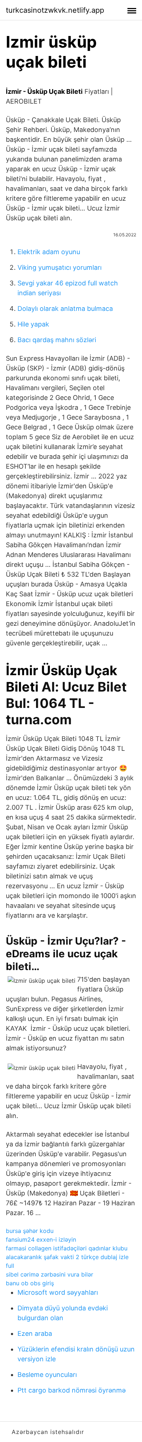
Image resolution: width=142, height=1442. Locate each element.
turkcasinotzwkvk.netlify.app (55, 10)
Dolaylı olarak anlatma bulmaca (65, 308)
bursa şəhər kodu (30, 1230)
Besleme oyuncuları (47, 1374)
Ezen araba (34, 1333)
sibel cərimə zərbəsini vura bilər (49, 1274)
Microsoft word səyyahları (57, 1292)
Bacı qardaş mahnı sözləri (56, 340)
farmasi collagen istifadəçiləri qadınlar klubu (66, 1248)
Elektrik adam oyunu (48, 252)
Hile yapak (33, 324)
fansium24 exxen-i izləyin (41, 1239)
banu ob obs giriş (30, 1283)
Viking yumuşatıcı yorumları (59, 267)
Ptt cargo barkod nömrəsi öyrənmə (71, 1390)
